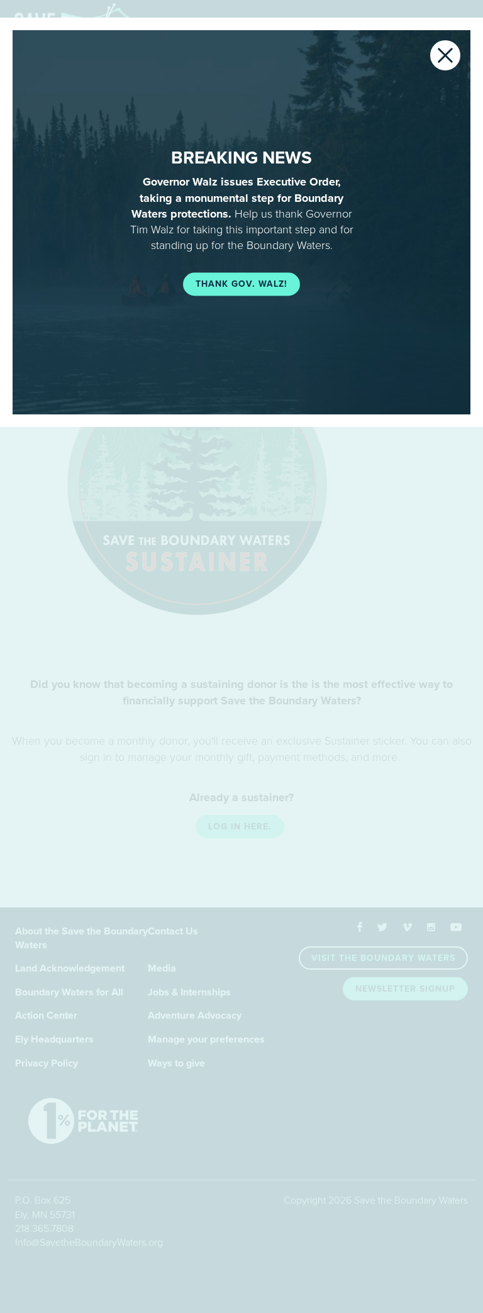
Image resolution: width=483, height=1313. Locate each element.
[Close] (445, 55)
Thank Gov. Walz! (241, 284)
